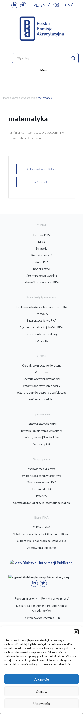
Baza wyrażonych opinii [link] (42, 424)
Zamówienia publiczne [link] (41, 547)
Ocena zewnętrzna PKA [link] (42, 482)
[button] (76, 632)
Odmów (41, 691)
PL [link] (35, 5)
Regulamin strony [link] (26, 598)
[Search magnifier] (73, 58)
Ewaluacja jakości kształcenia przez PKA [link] (41, 307)
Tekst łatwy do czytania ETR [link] (41, 618)
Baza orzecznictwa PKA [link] (41, 320)
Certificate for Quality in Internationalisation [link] (41, 502)
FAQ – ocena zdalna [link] (41, 399)
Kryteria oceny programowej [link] (41, 379)
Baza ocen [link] (41, 372)
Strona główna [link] (10, 97)
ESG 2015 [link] (41, 341)
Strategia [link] (41, 248)
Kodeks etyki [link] (41, 269)
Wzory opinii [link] (41, 444)
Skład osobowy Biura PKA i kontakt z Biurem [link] (41, 534)
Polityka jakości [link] (41, 255)
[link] (14, 5)
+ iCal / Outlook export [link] (42, 182)
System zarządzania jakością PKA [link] (41, 327)
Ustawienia (41, 704)
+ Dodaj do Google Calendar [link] (42, 169)
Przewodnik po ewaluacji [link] (42, 334)
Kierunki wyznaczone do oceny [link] (41, 365)
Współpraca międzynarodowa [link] (41, 475)
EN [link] (43, 5)
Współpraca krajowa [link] (41, 469)
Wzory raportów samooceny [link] (41, 386)
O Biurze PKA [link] (41, 527)
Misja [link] (41, 242)
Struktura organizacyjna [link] (41, 275)
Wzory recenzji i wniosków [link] (42, 437)
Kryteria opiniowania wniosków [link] (41, 431)
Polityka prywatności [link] (55, 598)
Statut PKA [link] (42, 262)
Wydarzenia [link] (28, 97)
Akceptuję (41, 679)
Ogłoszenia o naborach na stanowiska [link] (41, 541)
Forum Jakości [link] (41, 489)
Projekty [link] (41, 496)
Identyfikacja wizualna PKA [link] (41, 282)
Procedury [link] (41, 314)
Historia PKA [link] (41, 235)
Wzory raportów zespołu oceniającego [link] (42, 392)
